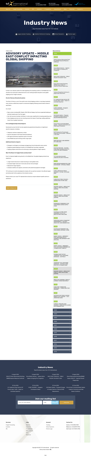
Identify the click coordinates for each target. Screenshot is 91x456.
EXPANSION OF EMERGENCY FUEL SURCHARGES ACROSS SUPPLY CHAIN (61, 204)
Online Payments (59, 34)
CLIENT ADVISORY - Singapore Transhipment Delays (61, 108)
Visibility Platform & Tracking (42, 34)
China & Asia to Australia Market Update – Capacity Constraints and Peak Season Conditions (62, 125)
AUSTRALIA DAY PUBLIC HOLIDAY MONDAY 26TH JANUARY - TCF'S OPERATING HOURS (61, 296)
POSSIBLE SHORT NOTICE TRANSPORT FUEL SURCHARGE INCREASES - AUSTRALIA (61, 255)
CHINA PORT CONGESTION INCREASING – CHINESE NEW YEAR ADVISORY (62, 288)
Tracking (48, 424)
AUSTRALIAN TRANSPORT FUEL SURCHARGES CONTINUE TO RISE (61, 229)
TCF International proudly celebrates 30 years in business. (61, 157)
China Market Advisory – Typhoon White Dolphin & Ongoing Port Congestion (61, 69)
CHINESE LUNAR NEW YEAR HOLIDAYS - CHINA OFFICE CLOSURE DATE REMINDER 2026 (62, 305)
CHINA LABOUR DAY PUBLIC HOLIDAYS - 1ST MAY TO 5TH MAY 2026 (61, 172)
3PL (33, 9)
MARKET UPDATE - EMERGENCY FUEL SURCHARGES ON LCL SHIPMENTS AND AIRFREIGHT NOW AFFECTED (62, 238)
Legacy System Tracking (24, 34)
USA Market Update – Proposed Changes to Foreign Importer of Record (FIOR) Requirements (61, 116)
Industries (39, 9)
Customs (27, 9)
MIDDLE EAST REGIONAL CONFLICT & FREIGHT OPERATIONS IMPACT (62, 280)
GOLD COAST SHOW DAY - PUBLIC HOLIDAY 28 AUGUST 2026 (62, 77)
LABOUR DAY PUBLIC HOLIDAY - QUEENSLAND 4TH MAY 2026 (61, 180)
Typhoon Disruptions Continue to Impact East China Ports (61, 93)
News (65, 9)
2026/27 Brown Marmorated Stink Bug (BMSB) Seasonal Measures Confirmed (62, 61)
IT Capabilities (48, 9)
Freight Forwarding (17, 9)
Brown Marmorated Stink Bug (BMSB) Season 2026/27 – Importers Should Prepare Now (61, 85)
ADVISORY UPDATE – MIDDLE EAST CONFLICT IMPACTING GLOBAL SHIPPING (62, 188)
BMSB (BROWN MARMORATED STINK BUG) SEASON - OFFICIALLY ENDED (62, 164)
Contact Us (80, 9)
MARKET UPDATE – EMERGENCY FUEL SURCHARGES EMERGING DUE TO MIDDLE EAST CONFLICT (62, 247)
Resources (72, 9)
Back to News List (11, 188)
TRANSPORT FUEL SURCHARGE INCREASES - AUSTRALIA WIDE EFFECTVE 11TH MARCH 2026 (61, 264)
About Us (8, 9)
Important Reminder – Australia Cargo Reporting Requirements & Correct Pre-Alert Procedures (61, 149)
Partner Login (71, 34)
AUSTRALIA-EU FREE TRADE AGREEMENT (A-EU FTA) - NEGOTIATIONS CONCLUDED (60, 213)
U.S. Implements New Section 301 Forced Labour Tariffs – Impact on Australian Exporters (61, 100)
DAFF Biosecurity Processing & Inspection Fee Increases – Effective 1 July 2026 (62, 133)
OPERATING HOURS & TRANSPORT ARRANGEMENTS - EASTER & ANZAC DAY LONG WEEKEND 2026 (62, 221)
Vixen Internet (46, 449)
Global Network (57, 9)
